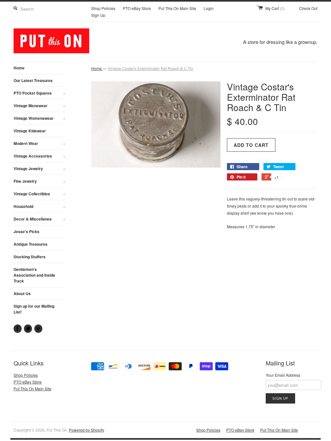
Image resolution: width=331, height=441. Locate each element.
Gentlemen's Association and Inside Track (34, 275)
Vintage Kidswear (30, 131)
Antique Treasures (31, 244)
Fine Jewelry (39, 181)
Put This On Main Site (177, 8)
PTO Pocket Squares (39, 93)
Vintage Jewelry (39, 168)
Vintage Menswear (39, 105)
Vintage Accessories (39, 156)
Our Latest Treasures (33, 80)
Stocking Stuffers (30, 257)
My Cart (275, 8)
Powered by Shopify (86, 430)
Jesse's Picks (26, 231)
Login (209, 8)
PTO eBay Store (137, 8)
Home (19, 68)
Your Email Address (283, 375)
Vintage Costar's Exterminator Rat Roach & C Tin (150, 68)
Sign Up (98, 15)
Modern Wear (39, 143)
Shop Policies (103, 8)
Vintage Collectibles (39, 194)
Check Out (308, 8)
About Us (22, 293)
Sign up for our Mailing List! (34, 309)
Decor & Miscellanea (39, 219)
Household (39, 206)
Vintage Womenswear (39, 118)
